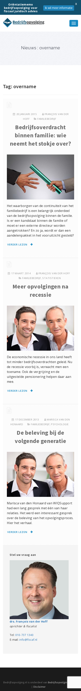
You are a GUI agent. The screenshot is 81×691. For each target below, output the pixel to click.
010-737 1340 (24, 635)
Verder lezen (17, 244)
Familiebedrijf (46, 119)
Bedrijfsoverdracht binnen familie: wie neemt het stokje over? (40, 135)
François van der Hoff (54, 273)
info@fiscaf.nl (28, 639)
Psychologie (60, 424)
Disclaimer (39, 686)
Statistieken (51, 278)
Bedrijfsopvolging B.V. (61, 682)
